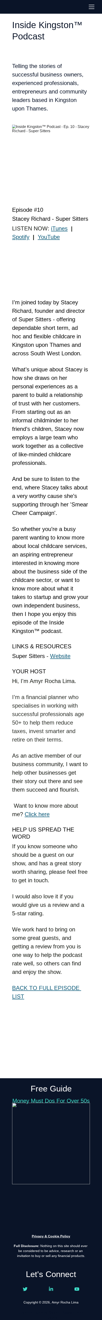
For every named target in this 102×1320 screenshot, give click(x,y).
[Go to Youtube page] (76, 1289)
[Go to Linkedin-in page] (51, 1289)
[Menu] (91, 7)
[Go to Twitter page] (25, 1289)
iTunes (59, 228)
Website (60, 656)
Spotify (20, 237)
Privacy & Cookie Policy (51, 1236)
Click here (37, 814)
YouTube (49, 237)
